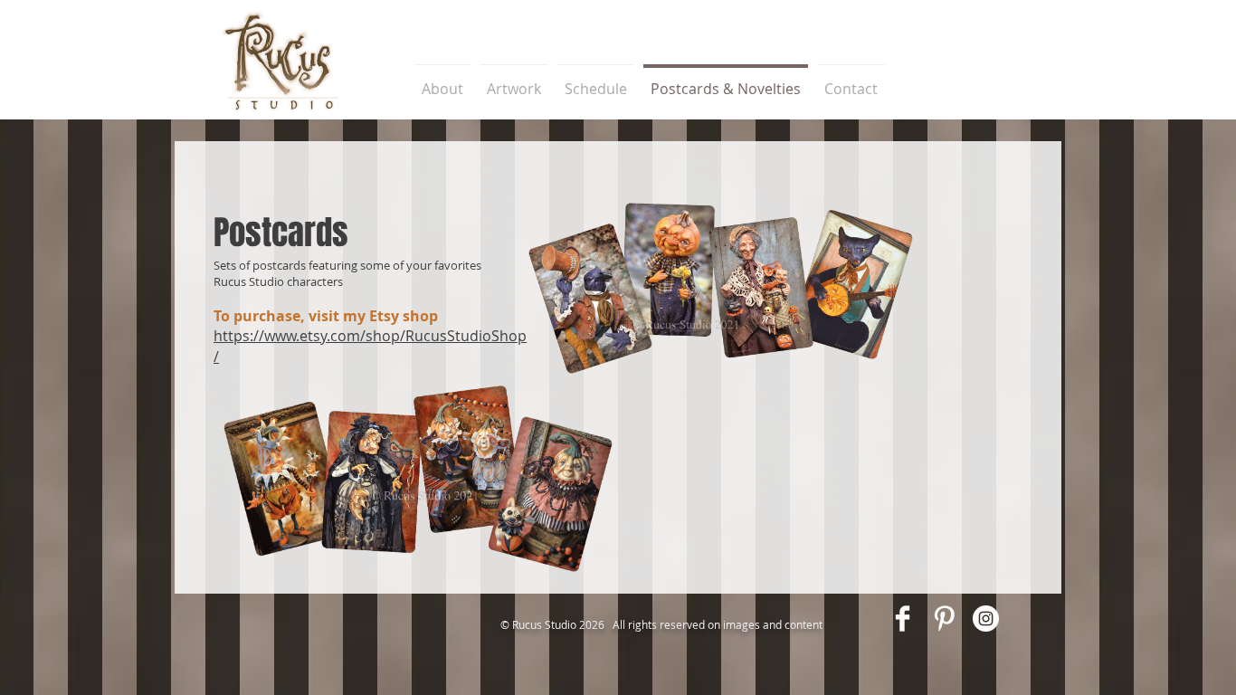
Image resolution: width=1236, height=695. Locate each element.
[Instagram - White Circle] (986, 618)
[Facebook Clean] (902, 618)
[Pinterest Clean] (944, 618)
